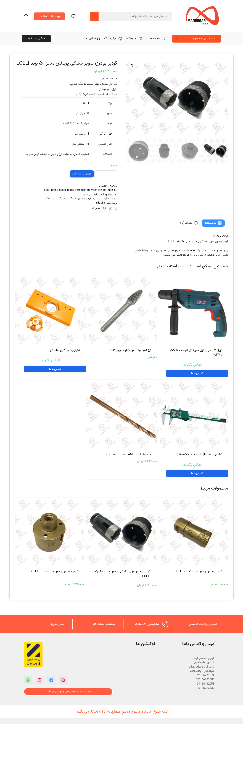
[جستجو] (94, 16)
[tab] (213, 223)
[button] (132, 65)
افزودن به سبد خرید (81, 174)
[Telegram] (51, 680)
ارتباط (145, 250)
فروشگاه (131, 39)
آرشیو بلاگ (110, 39)
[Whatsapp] (28, 680)
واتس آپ (223, 255)
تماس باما (90, 39)
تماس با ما (196, 255)
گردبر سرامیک (53, 199)
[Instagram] (39, 680)
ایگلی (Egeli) (104, 203)
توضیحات (210, 223)
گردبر (101, 194)
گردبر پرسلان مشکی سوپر (76, 199)
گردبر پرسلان (90, 194)
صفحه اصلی (153, 39)
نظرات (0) (186, 223)
